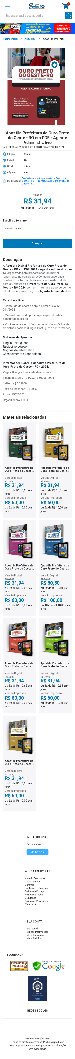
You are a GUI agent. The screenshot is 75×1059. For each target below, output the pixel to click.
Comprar (38, 243)
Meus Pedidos (34, 938)
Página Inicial (10, 39)
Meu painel (32, 929)
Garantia (29, 885)
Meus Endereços (35, 935)
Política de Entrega (34, 891)
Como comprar (33, 881)
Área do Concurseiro (35, 878)
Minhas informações (37, 932)
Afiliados (37, 852)
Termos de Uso (33, 904)
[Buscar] (68, 15)
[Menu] (7, 6)
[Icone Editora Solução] (37, 6)
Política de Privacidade (36, 901)
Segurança (30, 898)
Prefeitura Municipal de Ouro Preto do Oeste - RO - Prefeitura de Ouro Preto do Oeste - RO (45, 181)
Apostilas (30, 39)
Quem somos (34, 844)
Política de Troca (34, 895)
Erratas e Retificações (36, 888)
